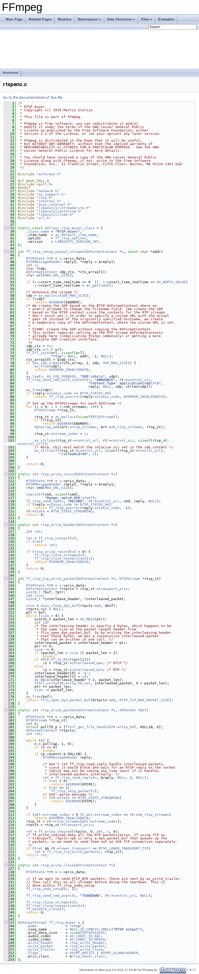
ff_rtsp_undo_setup (44, 889)
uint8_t (33, 592)
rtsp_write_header (58, 525)
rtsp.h (45, 198)
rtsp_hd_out (79, 683)
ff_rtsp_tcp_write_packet (51, 579)
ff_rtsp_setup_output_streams (55, 252)
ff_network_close (42, 909)
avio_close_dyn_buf (59, 606)
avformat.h (49, 174)
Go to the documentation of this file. (33, 97)
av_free (41, 366)
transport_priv (113, 589)
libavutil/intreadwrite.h (63, 208)
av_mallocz (49, 295)
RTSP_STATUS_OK (94, 393)
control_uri (139, 380)
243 (9, 922)
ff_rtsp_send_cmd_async (49, 896)
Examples (166, 19)
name (32, 926)
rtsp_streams (84, 427)
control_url (87, 440)
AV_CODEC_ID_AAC (85, 936)
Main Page (14, 19)
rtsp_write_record (58, 474)
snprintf (34, 494)
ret (37, 531)
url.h (44, 218)
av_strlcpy (44, 440)
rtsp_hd (126, 727)
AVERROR (56, 302)
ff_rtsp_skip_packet (70, 791)
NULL (72, 356)
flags (33, 953)
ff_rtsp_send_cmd (42, 501)
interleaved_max (87, 663)
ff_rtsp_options (70, 238)
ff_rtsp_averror (64, 397)
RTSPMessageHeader (43, 262)
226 (9, 865)
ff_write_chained (55, 831)
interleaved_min (87, 670)
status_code (60, 393)
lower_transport (74, 848)
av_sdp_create (47, 363)
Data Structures (119, 19)
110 (9, 474)
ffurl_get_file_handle (87, 727)
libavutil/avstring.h (59, 211)
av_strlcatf (45, 451)
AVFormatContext (101, 252)
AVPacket (127, 710)
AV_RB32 (87, 619)
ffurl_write (45, 683)
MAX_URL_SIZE (57, 275)
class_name (38, 231)
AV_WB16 (41, 680)
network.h (48, 191)
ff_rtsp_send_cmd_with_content (56, 380)
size (38, 595)
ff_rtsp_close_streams (56, 555)
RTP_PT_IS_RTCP (57, 660)
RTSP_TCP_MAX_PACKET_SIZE (144, 700)
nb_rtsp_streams (126, 427)
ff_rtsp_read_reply (74, 778)
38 (9, 228)
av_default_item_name (76, 235)
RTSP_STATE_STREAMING (72, 511)
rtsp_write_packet (58, 710)
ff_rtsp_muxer (62, 922)
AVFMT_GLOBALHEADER (119, 953)
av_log (32, 376)
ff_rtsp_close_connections (60, 558)
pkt (143, 710)
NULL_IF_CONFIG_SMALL (90, 929)
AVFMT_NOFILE (82, 953)
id (45, 622)
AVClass (52, 228)
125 (9, 525)
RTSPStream (44, 410)
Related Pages (40, 19)
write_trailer (41, 949)
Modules (65, 19)
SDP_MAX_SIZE (73, 295)
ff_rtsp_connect (54, 538)
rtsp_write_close (57, 865)
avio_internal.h (54, 204)
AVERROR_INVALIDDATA (68, 370)
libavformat (10, 72)
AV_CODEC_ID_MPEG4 (87, 939)
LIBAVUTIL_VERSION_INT (77, 242)
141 (9, 579)
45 (9, 252)
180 (9, 710)
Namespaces (88, 19)
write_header (40, 943)
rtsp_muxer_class (78, 228)
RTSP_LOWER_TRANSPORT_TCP (123, 848)
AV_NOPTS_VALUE (171, 282)
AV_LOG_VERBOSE (61, 376)
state (39, 511)
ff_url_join (37, 353)
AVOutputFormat (32, 922)
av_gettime (96, 285)
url (46, 349)
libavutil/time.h (55, 215)
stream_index (65, 434)
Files (145, 19)
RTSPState (35, 258)
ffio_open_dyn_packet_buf (65, 700)
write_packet (40, 946)
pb (99, 606)
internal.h (49, 201)
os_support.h (51, 194)
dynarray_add (46, 427)
